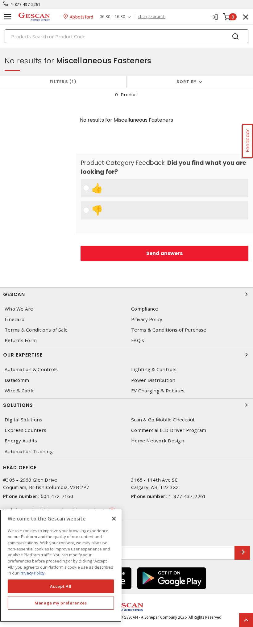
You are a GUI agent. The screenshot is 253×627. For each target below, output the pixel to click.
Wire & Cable (20, 391)
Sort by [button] (186, 81)
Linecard (14, 319)
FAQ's (137, 340)
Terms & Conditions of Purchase (168, 330)
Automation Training (29, 451)
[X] (114, 518)
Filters (62, 81)
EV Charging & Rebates (158, 391)
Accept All (61, 586)
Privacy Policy (147, 319)
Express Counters (25, 430)
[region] (61, 565)
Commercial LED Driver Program (168, 430)
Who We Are (19, 309)
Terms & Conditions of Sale (36, 330)
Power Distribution (153, 380)
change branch (152, 16)
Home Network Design (157, 441)
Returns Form (21, 340)
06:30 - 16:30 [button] (112, 16)
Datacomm (17, 380)
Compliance (144, 309)
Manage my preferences (61, 603)
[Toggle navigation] (7, 17)
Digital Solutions (23, 420)
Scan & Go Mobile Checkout (163, 420)
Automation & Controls (31, 369)
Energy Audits (21, 441)
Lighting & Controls (153, 369)
